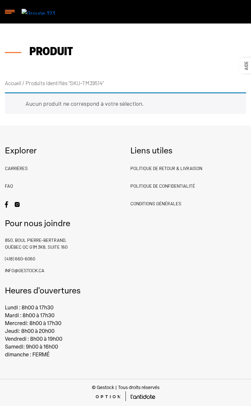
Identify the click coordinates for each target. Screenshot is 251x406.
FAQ (9, 186)
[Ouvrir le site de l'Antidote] (143, 396)
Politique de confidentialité (162, 186)
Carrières (16, 168)
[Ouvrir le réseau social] (6, 203)
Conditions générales (155, 203)
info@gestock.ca (24, 270)
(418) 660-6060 (20, 258)
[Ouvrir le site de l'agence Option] (108, 396)
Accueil (13, 83)
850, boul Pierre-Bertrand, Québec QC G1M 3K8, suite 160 (36, 243)
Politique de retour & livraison (166, 168)
